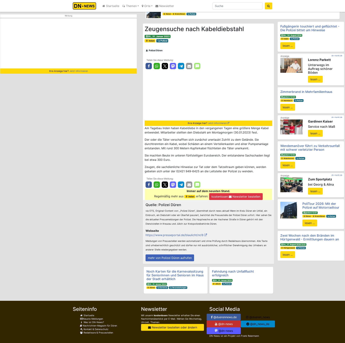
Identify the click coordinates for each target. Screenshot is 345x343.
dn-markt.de (337, 55)
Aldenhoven (288, 158)
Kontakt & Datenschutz (95, 329)
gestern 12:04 (289, 97)
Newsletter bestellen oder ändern (174, 327)
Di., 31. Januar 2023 (159, 36)
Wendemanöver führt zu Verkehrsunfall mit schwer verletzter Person (310, 147)
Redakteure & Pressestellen (98, 332)
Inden (151, 40)
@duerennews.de (225, 317)
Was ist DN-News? (93, 322)
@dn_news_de (259, 324)
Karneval (163, 288)
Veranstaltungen (179, 288)
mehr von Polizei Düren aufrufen (170, 258)
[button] (144, 12)
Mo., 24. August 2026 (292, 35)
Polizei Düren (155, 50)
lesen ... (288, 45)
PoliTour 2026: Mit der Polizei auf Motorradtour (320, 205)
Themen (131, 6)
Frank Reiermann (250, 336)
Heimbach (287, 101)
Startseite (112, 6)
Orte (146, 6)
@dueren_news (259, 317)
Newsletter (166, 6)
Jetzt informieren (78, 71)
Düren (168, 14)
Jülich (217, 284)
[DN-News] (85, 5)
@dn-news (225, 324)
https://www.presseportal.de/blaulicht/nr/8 (174, 235)
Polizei (192, 14)
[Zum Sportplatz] (291, 184)
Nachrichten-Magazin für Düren (99, 325)
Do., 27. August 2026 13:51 (294, 244)
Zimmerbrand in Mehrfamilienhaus (306, 92)
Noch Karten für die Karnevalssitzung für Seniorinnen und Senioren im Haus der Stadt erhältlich (175, 275)
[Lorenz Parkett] (291, 65)
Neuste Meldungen (93, 318)
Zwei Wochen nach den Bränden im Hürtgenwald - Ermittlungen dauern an (309, 237)
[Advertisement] (68, 43)
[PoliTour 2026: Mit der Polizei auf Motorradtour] (288, 210)
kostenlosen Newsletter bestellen (235, 196)
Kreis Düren (180, 14)
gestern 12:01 (311, 213)
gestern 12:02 (289, 155)
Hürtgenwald (289, 248)
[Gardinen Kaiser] (291, 126)
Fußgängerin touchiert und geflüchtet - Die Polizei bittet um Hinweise (309, 28)
